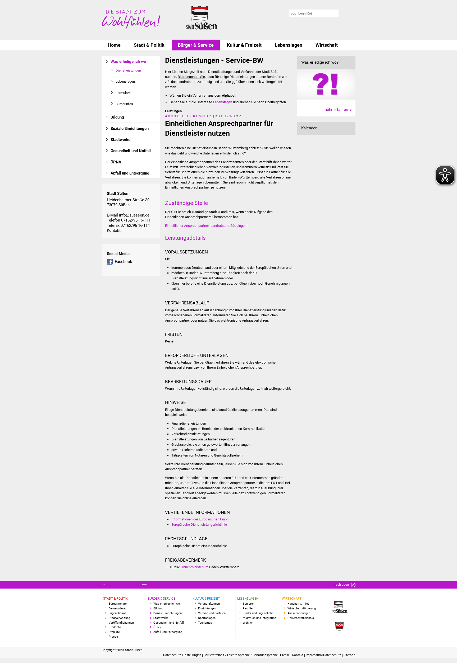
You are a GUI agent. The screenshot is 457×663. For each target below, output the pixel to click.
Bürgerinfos (124, 104)
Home (114, 45)
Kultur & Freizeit (244, 45)
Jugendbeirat (117, 613)
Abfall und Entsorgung (130, 173)
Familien (248, 608)
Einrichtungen (207, 608)
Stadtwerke (120, 139)
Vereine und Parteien (212, 613)
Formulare (123, 93)
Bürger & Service (196, 45)
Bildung (117, 117)
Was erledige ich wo (128, 61)
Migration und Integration (259, 618)
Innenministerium (195, 567)
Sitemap (349, 655)
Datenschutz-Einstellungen (182, 655)
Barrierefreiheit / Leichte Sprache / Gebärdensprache (241, 655)
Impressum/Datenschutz (324, 655)
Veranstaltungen (209, 603)
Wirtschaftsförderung (301, 608)
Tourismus (205, 622)
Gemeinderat (117, 608)
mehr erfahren (335, 109)
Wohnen (248, 622)
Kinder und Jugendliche (258, 613)
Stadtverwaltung (119, 618)
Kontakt (114, 230)
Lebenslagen (288, 45)
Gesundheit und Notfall (131, 150)
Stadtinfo (115, 627)
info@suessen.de (134, 215)
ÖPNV (116, 162)
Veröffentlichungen (121, 622)
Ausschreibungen (298, 613)
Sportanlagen (207, 618)
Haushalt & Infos (298, 603)
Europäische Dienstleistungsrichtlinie (199, 524)
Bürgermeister (118, 603)
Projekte (114, 632)
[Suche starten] (347, 13)
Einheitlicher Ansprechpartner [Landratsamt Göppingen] (206, 226)
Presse (113, 636)
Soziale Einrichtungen (130, 128)
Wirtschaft (327, 45)
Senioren (248, 603)
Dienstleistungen (128, 70)
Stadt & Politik (149, 45)
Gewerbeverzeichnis (300, 618)
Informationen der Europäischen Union (200, 519)
